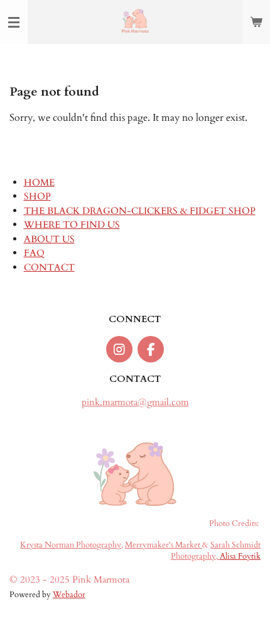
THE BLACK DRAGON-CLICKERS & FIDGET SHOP (140, 210)
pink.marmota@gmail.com (135, 402)
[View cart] (256, 22)
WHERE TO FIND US (72, 224)
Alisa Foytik (240, 556)
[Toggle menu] (14, 22)
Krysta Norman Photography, (71, 545)
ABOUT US (49, 239)
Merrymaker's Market (163, 545)
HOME (39, 182)
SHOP (37, 196)
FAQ (34, 253)
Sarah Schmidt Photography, (216, 551)
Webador (69, 595)
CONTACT (49, 267)
